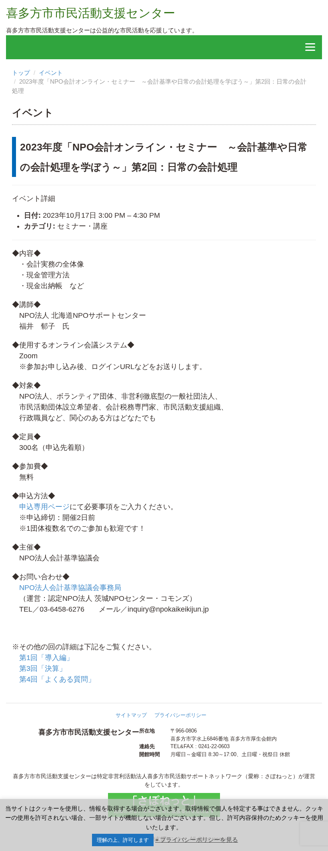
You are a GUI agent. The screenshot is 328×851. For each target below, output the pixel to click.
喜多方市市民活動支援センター (90, 13)
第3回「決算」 (42, 668)
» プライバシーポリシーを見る (196, 839)
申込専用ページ (44, 507)
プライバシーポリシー (180, 715)
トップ (21, 72)
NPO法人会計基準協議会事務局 (70, 588)
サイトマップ (131, 715)
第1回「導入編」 (46, 658)
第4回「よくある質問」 (57, 679)
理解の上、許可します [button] (123, 840)
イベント (51, 72)
